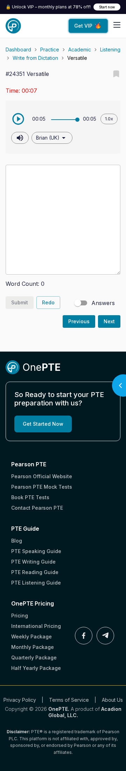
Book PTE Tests (30, 497)
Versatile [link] (77, 58)
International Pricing (36, 626)
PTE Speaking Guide (36, 551)
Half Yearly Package (36, 668)
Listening (110, 49)
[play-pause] (18, 119)
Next (109, 321)
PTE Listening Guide (36, 583)
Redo (48, 302)
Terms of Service (69, 700)
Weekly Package (31, 636)
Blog (16, 541)
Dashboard (18, 49)
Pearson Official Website (41, 476)
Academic (79, 49)
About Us (112, 700)
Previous (79, 321)
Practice (49, 49)
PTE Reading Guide (34, 572)
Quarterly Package (34, 657)
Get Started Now (43, 424)
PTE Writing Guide (33, 562)
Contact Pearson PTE (37, 508)
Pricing (19, 615)
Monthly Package (32, 647)
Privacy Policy (20, 700)
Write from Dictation (35, 58)
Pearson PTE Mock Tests (41, 487)
